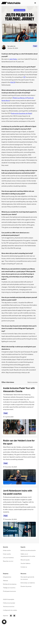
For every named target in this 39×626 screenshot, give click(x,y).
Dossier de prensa (26, 586)
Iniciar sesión (7, 550)
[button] (35, 3)
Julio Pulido (13, 59)
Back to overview (32, 382)
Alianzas (5, 580)
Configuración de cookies (10, 610)
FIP (24, 77)
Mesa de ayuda (25, 560)
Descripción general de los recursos (27, 578)
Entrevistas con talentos (28, 583)
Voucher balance (25, 563)
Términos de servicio (8, 606)
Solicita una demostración (28, 550)
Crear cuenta (7, 554)
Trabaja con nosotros (9, 588)
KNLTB (12, 82)
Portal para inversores (9, 591)
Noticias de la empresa (9, 584)
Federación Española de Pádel (21, 113)
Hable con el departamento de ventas (28, 555)
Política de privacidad (9, 603)
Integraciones (7, 577)
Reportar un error (8, 561)
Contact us (24, 567)
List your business (8, 557)
